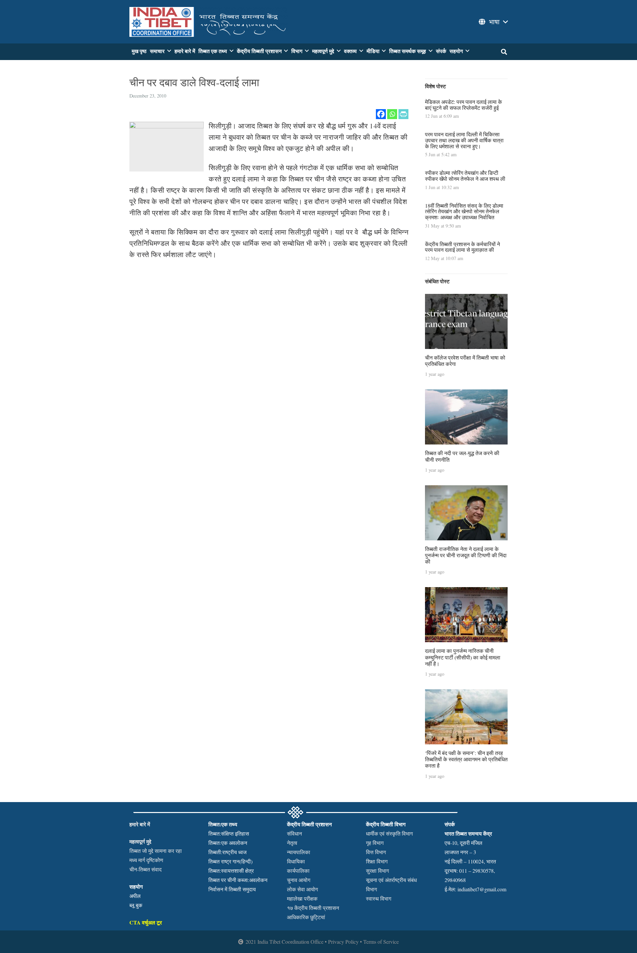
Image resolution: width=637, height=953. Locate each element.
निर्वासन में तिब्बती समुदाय (232, 889)
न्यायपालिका (298, 852)
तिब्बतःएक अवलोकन (227, 842)
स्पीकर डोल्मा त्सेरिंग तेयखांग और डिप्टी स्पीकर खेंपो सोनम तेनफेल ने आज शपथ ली (465, 175)
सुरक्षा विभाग (377, 870)
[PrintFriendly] (403, 114)
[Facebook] (381, 114)
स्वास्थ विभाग (378, 898)
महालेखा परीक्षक (302, 898)
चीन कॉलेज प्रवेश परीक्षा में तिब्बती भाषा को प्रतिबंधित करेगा (465, 360)
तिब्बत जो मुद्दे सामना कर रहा (155, 850)
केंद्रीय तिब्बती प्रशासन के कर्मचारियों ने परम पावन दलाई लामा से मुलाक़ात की (462, 246)
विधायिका (296, 861)
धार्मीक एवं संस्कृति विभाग (389, 833)
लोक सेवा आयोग (302, 889)
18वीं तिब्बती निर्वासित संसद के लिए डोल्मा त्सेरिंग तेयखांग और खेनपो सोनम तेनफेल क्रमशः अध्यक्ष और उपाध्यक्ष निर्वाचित (464, 211)
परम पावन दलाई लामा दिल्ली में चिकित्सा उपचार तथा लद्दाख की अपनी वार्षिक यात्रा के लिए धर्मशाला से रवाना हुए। (464, 140)
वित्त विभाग (376, 852)
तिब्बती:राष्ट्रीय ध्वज (227, 852)
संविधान (294, 833)
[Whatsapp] (392, 114)
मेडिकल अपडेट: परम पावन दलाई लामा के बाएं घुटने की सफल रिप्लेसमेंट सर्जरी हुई (463, 104)
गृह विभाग (375, 842)
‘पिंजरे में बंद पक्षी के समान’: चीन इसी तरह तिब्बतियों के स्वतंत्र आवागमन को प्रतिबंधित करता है (466, 759)
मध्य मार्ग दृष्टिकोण (146, 859)
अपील (135, 895)
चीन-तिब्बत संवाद (145, 869)
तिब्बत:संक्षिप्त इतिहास (228, 833)
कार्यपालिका (298, 870)
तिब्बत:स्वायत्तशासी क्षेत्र (231, 870)
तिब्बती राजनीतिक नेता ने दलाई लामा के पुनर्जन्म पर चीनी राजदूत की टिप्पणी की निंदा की (466, 555)
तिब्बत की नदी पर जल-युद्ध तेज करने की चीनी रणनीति (462, 456)
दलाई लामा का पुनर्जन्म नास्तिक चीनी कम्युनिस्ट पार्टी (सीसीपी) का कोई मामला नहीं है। (462, 657)
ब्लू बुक (135, 905)
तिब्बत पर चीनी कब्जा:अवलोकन (237, 879)
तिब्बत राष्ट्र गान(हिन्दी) (230, 861)
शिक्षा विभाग (377, 861)
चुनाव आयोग (298, 879)
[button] (492, 22)
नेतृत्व (292, 842)
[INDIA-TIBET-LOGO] (208, 22)
